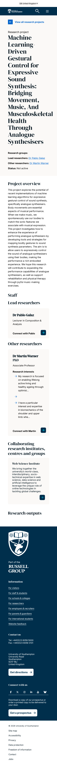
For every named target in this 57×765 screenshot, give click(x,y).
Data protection (15, 745)
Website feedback (17, 623)
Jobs (10, 759)
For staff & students (17, 593)
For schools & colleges (19, 598)
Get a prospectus (20, 712)
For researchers (16, 603)
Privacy (12, 740)
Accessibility (14, 735)
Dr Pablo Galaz (37, 158)
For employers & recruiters (21, 608)
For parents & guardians (20, 613)
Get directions (19, 672)
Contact (12, 754)
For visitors (13, 588)
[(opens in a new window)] (10, 692)
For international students (20, 618)
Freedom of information (19, 749)
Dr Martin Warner (39, 163)
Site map (12, 730)
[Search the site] (37, 11)
